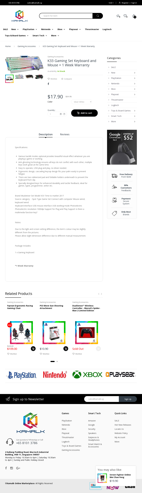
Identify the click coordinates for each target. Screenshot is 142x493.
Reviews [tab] (64, 134)
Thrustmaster (68, 437)
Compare (68, 79)
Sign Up (128, 399)
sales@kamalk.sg (34, 3)
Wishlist (53, 79)
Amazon (92, 420)
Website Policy (121, 433)
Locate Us (119, 429)
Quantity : (52, 110)
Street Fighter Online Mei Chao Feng (120, 476)
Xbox (64, 429)
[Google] (18, 468)
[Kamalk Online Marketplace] (20, 16)
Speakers (92, 433)
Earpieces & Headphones (94, 438)
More (117, 441)
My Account (120, 437)
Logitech (65, 441)
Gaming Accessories (27, 46)
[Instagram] (11, 468)
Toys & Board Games (71, 445)
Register (125, 3)
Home (8, 46)
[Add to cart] (65, 348)
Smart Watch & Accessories (95, 445)
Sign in (134, 3)
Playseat (65, 433)
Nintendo (66, 424)
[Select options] (33, 348)
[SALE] (21, 332)
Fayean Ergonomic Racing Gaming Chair (20, 306)
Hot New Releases (123, 424)
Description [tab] (46, 134)
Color (50, 101)
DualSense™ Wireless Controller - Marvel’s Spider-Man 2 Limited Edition (86, 308)
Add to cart (86, 113)
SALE (117, 420)
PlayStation (67, 420)
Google (91, 424)
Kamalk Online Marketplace (21, 483)
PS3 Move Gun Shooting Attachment (51, 306)
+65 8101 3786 (27, 443)
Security (91, 429)
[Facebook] (48, 84)
